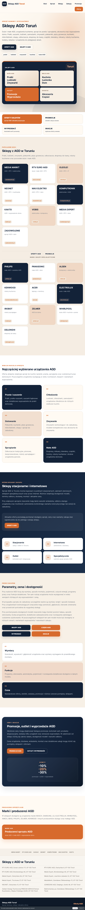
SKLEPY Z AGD (25, 47)
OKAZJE (46, 634)
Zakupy (69, 4)
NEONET (43, 852)
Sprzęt (52, 4)
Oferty (79, 9)
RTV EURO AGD (27, 852)
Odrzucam (81, 908)
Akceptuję (75, 908)
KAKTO (71, 852)
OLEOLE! (36, 852)
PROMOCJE (49, 254)
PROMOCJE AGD (15, 751)
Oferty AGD (78, 904)
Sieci (45, 4)
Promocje (78, 4)
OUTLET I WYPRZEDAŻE (36, 751)
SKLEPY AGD (16, 627)
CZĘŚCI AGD (46, 627)
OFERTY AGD (9, 47)
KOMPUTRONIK (52, 852)
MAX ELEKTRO (63, 852)
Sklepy (60, 4)
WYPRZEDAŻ (16, 634)
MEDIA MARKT (15, 852)
